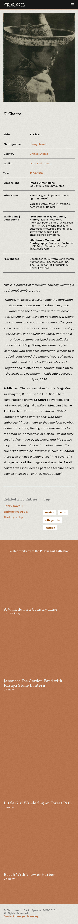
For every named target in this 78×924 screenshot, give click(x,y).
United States (39, 153)
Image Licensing (27, 916)
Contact (8, 916)
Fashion (50, 527)
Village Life (52, 520)
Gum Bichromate (41, 163)
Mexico (49, 512)
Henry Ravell (38, 144)
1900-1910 (36, 173)
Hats (63, 512)
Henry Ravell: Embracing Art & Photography (15, 511)
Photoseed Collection (54, 550)
